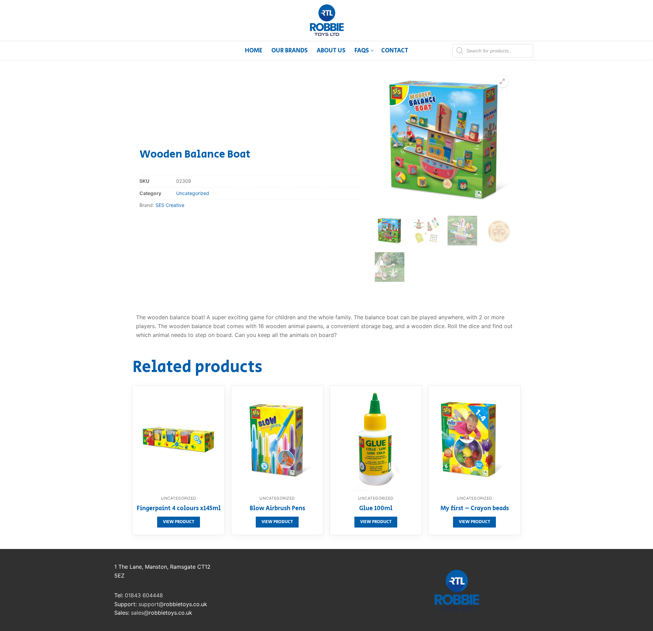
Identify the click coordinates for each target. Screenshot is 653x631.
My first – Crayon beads (474, 509)
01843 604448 (144, 595)
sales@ (140, 612)
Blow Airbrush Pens (277, 509)
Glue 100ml (375, 509)
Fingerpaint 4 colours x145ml (179, 509)
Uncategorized (192, 193)
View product (178, 522)
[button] (502, 81)
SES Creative (169, 205)
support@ (151, 604)
